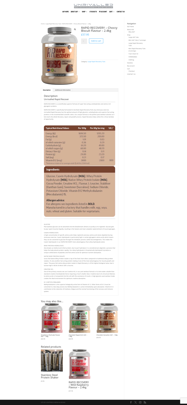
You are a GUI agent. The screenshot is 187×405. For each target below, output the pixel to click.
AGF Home (65, 12)
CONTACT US (121, 12)
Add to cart (96, 41)
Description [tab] (47, 90)
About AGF (74, 12)
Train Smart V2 (133, 54)
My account (103, 12)
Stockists (93, 12)
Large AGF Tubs (134, 37)
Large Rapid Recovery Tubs (53, 24)
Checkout (132, 71)
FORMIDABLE (133, 57)
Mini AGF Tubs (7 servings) (137, 40)
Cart (111, 12)
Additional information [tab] (63, 90)
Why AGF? (132, 32)
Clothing (131, 60)
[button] (75, 29)
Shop (83, 12)
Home (43, 24)
